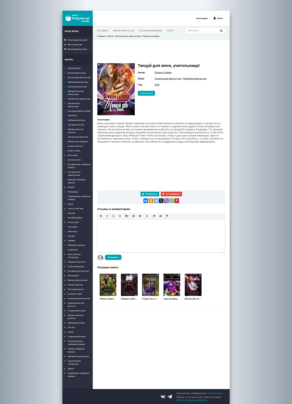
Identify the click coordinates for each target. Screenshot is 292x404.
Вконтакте (163, 396)
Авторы (71, 236)
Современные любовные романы (79, 198)
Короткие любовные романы (77, 181)
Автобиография (75, 218)
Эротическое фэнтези (78, 137)
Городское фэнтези (76, 262)
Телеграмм (169, 396)
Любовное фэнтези (76, 120)
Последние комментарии (150, 31)
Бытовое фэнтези (76, 125)
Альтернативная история (79, 111)
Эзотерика (72, 227)
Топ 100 (170, 31)
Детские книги (74, 160)
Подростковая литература (74, 362)
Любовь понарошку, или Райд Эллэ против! (108, 299)
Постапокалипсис (76, 289)
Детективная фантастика (79, 78)
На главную (102, 31)
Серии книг (73, 250)
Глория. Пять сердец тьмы (150, 299)
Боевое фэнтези (75, 146)
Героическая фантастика (79, 99)
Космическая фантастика (74, 105)
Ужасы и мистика (75, 209)
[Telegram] (156, 200)
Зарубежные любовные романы (78, 374)
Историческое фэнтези (78, 271)
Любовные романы (76, 245)
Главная (101, 36)
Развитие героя (75, 294)
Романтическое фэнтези (79, 298)
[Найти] (221, 30)
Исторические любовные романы (79, 166)
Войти (220, 18)
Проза (70, 204)
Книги (110, 36)
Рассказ (71, 327)
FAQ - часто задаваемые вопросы (192, 400)
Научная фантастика (77, 87)
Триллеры (72, 231)
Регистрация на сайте (77, 40)
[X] (161, 200)
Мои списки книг (75, 45)
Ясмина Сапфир (151, 36)
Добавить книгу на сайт (123, 31)
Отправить (113, 257)
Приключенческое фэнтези (76, 304)
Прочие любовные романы (76, 350)
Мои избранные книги (77, 49)
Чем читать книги (215, 393)
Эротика (71, 213)
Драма (71, 369)
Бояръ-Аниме (74, 151)
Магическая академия (78, 142)
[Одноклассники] (151, 200)
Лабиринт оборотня (129, 299)
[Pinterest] (176, 200)
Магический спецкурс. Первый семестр (193, 299)
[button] (101, 216)
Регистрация (202, 18)
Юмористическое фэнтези (75, 130)
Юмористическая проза (78, 356)
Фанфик (71, 241)
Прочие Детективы (76, 323)
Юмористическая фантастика (75, 92)
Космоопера (73, 276)
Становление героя (76, 311)
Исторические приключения (74, 173)
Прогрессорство (75, 285)
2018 (157, 84)
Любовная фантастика (78, 82)
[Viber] (166, 200)
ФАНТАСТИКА (74, 68)
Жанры (69, 59)
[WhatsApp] (171, 200)
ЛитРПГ (71, 187)
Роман (71, 332)
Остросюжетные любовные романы (76, 342)
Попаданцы (73, 192)
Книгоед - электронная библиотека (77, 18)
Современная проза (77, 337)
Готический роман (76, 266)
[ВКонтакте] (145, 200)
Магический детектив (77, 280)
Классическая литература (74, 255)
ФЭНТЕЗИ (72, 116)
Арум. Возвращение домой (171, 299)
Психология (73, 222)
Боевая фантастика (77, 73)
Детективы (73, 155)
